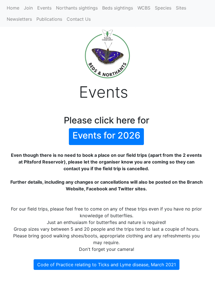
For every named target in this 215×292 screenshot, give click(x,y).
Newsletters (19, 19)
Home (13, 8)
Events (44, 8)
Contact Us (79, 19)
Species (163, 8)
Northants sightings (77, 8)
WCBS (143, 8)
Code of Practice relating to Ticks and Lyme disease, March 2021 (106, 264)
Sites (181, 8)
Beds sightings (117, 8)
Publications (49, 19)
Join (28, 8)
